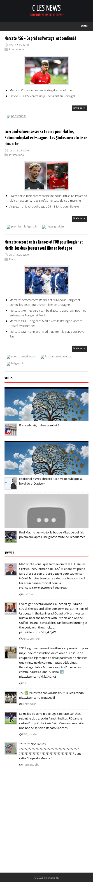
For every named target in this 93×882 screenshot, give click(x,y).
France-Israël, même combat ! (39, 425)
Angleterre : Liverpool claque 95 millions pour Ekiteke (44, 206)
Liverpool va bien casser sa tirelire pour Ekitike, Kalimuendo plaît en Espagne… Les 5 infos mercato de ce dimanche (48, 198)
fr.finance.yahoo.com (59, 356)
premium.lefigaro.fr (24, 226)
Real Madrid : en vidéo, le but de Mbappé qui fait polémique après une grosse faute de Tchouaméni (52, 534)
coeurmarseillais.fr (23, 356)
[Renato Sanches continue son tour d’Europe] (10, 721)
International (16, 49)
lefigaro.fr (17, 363)
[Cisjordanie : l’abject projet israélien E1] (10, 656)
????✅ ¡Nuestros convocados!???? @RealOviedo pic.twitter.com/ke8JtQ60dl (51, 695)
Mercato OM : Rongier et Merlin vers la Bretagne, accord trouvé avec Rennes (45, 323)
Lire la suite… (79, 108)
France (13, 259)
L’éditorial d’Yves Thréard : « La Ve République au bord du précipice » (51, 481)
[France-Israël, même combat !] (10, 433)
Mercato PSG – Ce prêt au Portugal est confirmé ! (40, 38)
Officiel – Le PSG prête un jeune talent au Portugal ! (42, 96)
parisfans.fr (18, 116)
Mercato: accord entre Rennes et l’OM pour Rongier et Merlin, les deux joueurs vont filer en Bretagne (44, 302)
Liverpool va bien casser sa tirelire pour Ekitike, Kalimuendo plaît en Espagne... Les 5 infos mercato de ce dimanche (46, 138)
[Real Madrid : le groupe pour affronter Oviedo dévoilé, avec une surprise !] (10, 700)
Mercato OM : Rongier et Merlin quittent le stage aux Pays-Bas (47, 334)
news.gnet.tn (55, 226)
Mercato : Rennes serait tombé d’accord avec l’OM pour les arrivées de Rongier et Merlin (47, 312)
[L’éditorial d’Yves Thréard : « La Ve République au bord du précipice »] (10, 486)
